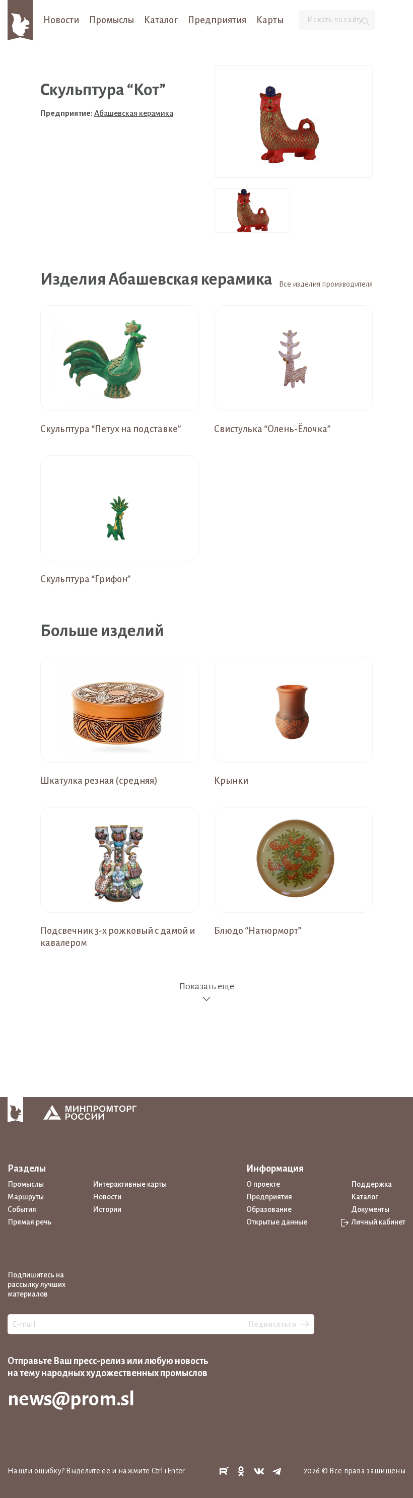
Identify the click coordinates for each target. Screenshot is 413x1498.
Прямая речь (29, 1222)
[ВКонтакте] (259, 1471)
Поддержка (371, 1184)
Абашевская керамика (133, 113)
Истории (107, 1209)
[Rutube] (223, 1471)
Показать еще (206, 986)
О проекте (263, 1184)
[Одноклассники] (241, 1471)
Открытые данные (276, 1222)
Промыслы (111, 20)
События (22, 1209)
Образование (269, 1209)
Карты (270, 20)
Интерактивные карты (130, 1184)
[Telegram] (277, 1471)
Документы (370, 1209)
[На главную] (20, 19)
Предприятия (217, 20)
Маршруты (26, 1197)
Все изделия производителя (326, 284)
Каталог (161, 20)
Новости (61, 20)
